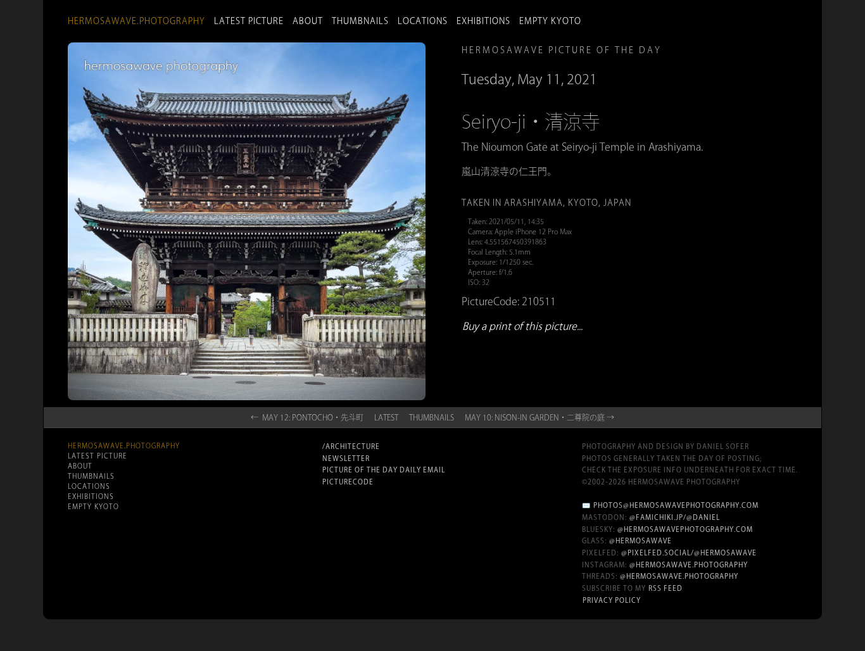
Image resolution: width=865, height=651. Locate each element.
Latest (386, 417)
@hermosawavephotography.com (685, 529)
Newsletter (346, 458)
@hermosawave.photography (688, 565)
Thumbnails (360, 20)
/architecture (351, 446)
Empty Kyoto (550, 20)
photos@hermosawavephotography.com (676, 505)
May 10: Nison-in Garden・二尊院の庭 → (539, 417)
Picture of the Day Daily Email (383, 470)
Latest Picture (249, 20)
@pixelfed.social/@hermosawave (689, 553)
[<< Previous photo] (197, 429)
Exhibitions (483, 20)
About (308, 20)
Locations (423, 20)
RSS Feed (665, 588)
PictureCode (348, 482)
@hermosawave (640, 541)
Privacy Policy (612, 600)
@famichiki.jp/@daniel (674, 517)
